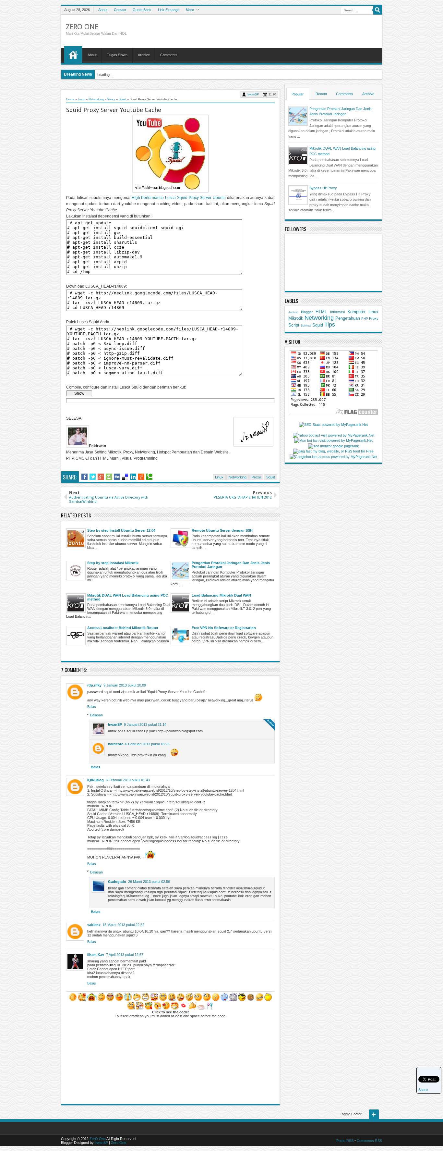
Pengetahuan (347, 318)
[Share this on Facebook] (84, 477)
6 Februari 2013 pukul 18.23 (147, 744)
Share (423, 1090)
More (190, 10)
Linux (219, 477)
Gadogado (117, 882)
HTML (321, 311)
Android (293, 312)
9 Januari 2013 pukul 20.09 (124, 685)
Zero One (118, 1143)
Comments (168, 55)
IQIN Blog (95, 780)
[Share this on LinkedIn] (133, 477)
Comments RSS (369, 1141)
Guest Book (142, 10)
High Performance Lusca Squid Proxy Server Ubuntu (179, 197)
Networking (237, 477)
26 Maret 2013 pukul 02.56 (149, 882)
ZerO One (82, 27)
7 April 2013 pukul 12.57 (124, 955)
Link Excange (168, 10)
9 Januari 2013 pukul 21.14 (145, 724)
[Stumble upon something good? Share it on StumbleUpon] (109, 477)
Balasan (96, 715)
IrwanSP (253, 94)
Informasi (337, 312)
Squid (270, 477)
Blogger (307, 312)
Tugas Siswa (117, 55)
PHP (364, 318)
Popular (298, 94)
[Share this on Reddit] (141, 477)
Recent (321, 94)
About (102, 10)
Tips (329, 324)
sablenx (94, 925)
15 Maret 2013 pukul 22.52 (123, 925)
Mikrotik (295, 318)
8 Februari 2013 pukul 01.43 (128, 780)
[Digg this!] (117, 477)
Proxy (256, 477)
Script (293, 325)
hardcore (115, 744)
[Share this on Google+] (101, 477)
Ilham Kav (95, 955)
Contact (120, 10)
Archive (144, 55)
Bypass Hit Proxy (323, 188)
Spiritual (306, 325)
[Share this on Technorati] (149, 477)
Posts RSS (344, 1141)
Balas (91, 707)
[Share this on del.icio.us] (125, 477)
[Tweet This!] (93, 477)
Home (73, 54)
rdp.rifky (94, 685)
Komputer (356, 311)
